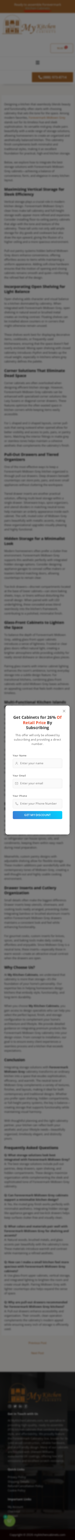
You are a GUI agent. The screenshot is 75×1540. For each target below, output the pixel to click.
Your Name (19, 755)
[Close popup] (64, 711)
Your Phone (20, 795)
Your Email (19, 775)
